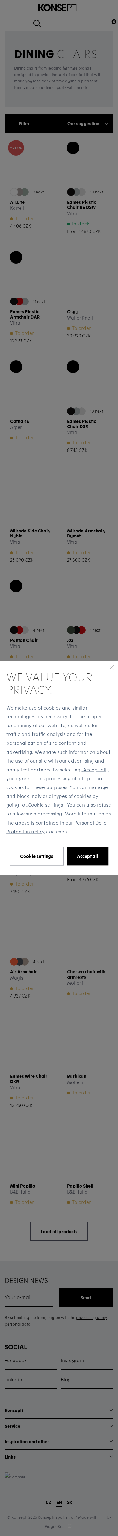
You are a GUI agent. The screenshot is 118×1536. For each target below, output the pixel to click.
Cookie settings (45, 805)
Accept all (94, 769)
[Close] (112, 667)
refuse (104, 805)
